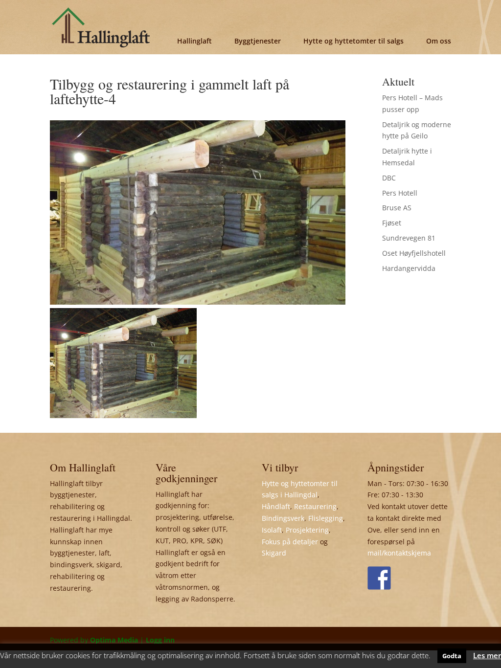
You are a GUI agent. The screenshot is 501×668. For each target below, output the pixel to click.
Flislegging (325, 518)
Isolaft (272, 529)
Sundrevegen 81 (408, 238)
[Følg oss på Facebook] (379, 578)
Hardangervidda (408, 268)
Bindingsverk (283, 518)
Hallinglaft (194, 40)
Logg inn (160, 640)
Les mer (487, 655)
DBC (389, 177)
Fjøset (391, 222)
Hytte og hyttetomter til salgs (353, 40)
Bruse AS (396, 207)
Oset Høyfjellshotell (414, 253)
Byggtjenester (257, 40)
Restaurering (315, 506)
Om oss (438, 40)
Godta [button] (451, 655)
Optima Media (114, 640)
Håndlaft (276, 506)
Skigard (274, 552)
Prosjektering (307, 529)
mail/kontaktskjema (399, 552)
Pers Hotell (399, 193)
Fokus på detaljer (290, 541)
